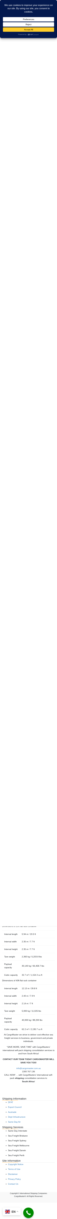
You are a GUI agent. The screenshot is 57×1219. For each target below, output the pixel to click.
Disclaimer (13, 1174)
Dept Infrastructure (16, 1117)
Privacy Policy (14, 1179)
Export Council (14, 1107)
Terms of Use (14, 1169)
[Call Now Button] (28, 1213)
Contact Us (13, 1184)
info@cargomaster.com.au (28, 1068)
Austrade (12, 1112)
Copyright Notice (15, 1164)
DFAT (10, 1102)
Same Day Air (14, 1122)
